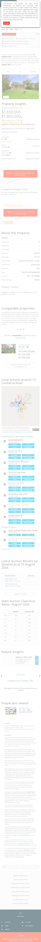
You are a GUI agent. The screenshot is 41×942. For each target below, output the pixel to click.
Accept (6, 23)
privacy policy (7, 19)
